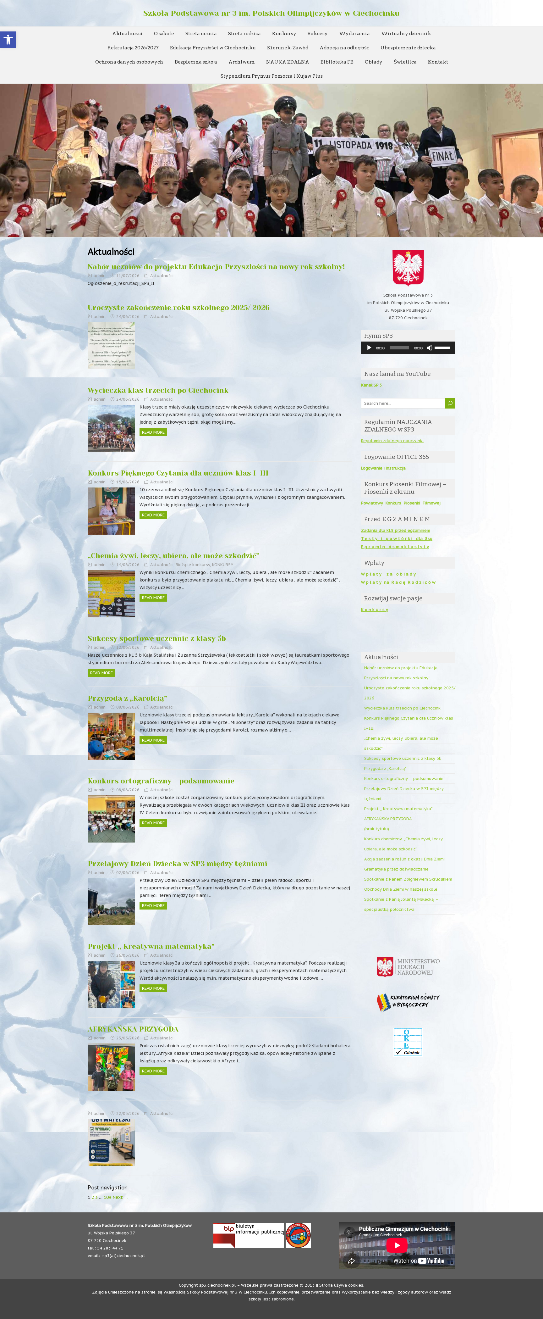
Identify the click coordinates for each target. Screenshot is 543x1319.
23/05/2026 (128, 1038)
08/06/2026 (128, 707)
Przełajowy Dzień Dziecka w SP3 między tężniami (177, 864)
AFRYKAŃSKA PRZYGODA (133, 1029)
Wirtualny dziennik (406, 33)
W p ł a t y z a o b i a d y (389, 574)
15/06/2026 (128, 482)
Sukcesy (318, 33)
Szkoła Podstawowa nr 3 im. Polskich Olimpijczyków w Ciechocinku (271, 13)
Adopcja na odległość (344, 48)
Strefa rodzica (244, 33)
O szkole (164, 33)
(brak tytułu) (376, 829)
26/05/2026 (128, 955)
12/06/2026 (128, 647)
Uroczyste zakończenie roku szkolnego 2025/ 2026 (179, 307)
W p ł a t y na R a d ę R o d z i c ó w (398, 582)
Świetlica (405, 62)
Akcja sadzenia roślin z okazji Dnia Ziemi (404, 859)
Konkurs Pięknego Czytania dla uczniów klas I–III (178, 473)
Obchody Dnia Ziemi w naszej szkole (400, 889)
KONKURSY (222, 564)
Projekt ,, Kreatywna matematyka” (151, 946)
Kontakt (438, 62)
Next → (120, 1197)
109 (107, 1197)
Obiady (373, 62)
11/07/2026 (128, 275)
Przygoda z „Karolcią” (127, 698)
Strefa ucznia (201, 33)
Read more (153, 432)
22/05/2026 (128, 1113)
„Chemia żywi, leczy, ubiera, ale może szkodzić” (173, 556)
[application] (408, 348)
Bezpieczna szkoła (196, 62)
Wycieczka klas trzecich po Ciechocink (158, 390)
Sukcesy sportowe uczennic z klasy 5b (157, 638)
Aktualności (127, 33)
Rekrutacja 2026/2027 (133, 48)
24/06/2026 (128, 316)
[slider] (443, 347)
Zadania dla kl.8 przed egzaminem (395, 530)
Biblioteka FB (337, 62)
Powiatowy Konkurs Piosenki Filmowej (401, 503)
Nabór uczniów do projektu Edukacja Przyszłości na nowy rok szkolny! (216, 267)
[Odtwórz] (369, 348)
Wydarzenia (354, 33)
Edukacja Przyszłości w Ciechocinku (213, 48)
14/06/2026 (128, 564)
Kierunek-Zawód (287, 48)
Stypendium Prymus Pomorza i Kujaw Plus (272, 76)
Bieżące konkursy (193, 564)
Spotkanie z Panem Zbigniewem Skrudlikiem (408, 879)
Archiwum (241, 62)
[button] (8, 39)
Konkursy (284, 33)
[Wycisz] (429, 348)
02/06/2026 (128, 872)
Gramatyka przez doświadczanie (396, 869)
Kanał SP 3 (371, 385)
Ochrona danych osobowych (129, 62)
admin (100, 275)
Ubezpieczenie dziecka (408, 48)
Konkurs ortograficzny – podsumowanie (161, 781)
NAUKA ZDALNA (287, 62)
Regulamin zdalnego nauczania (392, 440)
